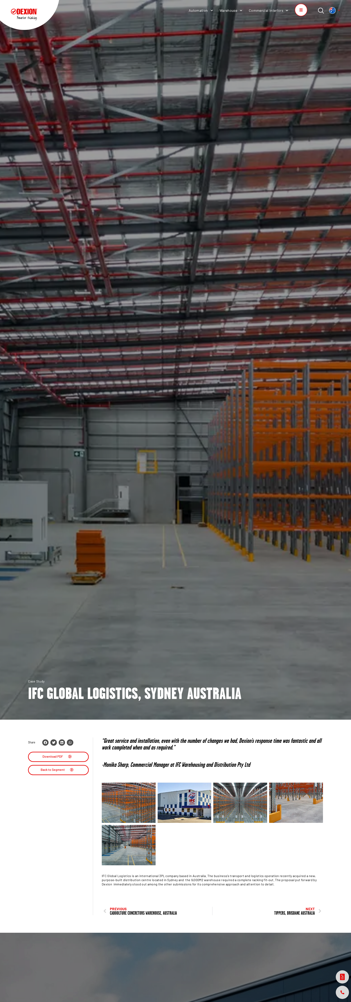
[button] (45, 742)
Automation (198, 10)
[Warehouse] (241, 10)
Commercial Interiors (266, 10)
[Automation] (211, 10)
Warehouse (228, 10)
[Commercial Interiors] (287, 10)
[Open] (339, 10)
